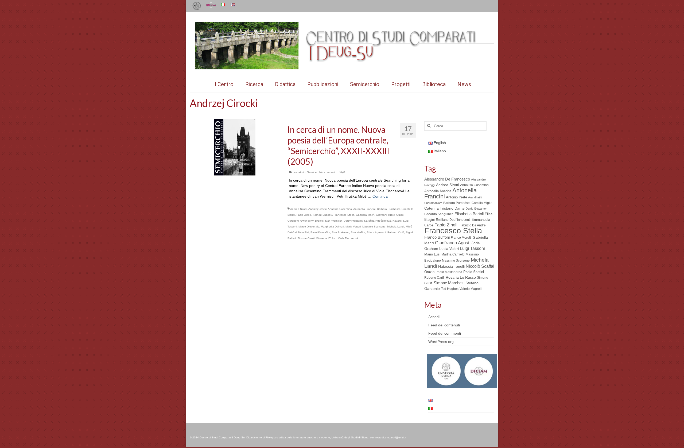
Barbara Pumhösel (388, 208)
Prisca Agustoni (376, 232)
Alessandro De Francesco (447, 179)
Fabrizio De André (473, 225)
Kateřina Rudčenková (377, 220)
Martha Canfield (453, 254)
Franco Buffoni (437, 237)
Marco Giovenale (308, 226)
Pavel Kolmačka (320, 232)
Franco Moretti (461, 237)
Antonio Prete (456, 197)
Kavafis (397, 220)
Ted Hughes (449, 289)
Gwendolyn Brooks (312, 220)
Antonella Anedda (437, 191)
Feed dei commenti (444, 333)
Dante (459, 208)
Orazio (429, 272)
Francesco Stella (344, 214)
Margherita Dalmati (332, 226)
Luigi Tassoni (472, 248)
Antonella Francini (364, 208)
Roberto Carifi (395, 232)
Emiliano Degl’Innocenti (453, 220)
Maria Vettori (353, 226)
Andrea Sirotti (298, 208)
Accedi (434, 317)
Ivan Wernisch (334, 220)
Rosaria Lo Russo (461, 277)
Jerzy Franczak (353, 220)
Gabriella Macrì (365, 214)
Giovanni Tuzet (385, 214)
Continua (380, 196)
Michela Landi (395, 226)
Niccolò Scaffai (480, 266)
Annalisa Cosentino (340, 208)
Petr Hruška (358, 232)
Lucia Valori (449, 248)
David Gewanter (476, 208)
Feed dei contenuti (444, 325)
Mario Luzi (432, 254)
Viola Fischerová (348, 238)
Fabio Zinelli (304, 214)
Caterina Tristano (438, 208)
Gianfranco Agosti (453, 242)
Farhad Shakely (322, 214)
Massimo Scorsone (374, 226)
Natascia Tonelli (451, 266)
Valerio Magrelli (471, 289)
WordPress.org (441, 341)
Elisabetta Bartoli (469, 213)
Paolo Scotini (473, 272)
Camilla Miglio (482, 203)
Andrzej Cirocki (317, 208)
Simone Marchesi (449, 283)
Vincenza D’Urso (326, 238)
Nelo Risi (303, 232)
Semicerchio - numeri (321, 172)
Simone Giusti (305, 238)
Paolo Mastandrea (449, 272)
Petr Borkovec (340, 232)
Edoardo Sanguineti (438, 214)
